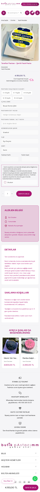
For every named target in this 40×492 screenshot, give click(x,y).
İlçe (2, 137)
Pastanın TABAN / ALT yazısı (12, 119)
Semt (3, 146)
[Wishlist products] (27, 13)
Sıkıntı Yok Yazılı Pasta (13, 358)
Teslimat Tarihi (6, 155)
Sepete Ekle (23, 194)
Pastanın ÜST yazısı (9, 110)
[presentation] (3, 352)
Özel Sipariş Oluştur (30, 4)
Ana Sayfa (4, 20)
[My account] (37, 13)
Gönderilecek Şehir (9, 128)
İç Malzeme (5, 101)
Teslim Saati (25, 155)
